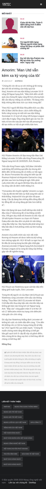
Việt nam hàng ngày (12, 433)
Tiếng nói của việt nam (13, 427)
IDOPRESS (19, 81)
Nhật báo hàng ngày (12, 459)
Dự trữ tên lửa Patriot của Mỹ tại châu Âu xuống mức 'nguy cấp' (32, 60)
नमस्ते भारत (7, 407)
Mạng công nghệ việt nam (14, 443)
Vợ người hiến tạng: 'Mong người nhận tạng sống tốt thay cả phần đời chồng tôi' (32, 45)
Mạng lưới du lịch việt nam (15, 422)
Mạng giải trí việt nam (13, 412)
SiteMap (32, 483)
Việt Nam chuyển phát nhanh (16, 449)
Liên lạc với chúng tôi (18, 483)
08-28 (22, 19)
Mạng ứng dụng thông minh (26, 407)
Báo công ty (36, 422)
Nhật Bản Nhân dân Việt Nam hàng (18, 438)
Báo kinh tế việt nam (30, 454)
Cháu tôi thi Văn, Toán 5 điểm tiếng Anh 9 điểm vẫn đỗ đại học (31, 25)
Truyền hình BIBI (10, 454)
